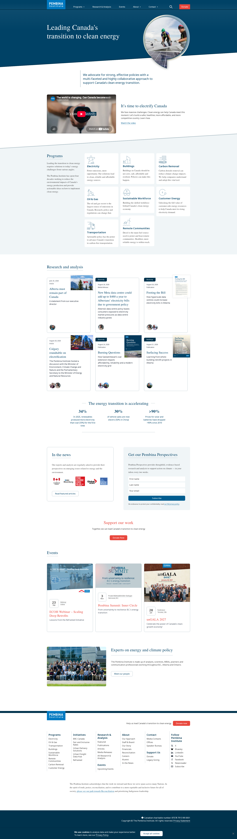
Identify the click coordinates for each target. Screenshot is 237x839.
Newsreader (181, 763)
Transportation (56, 745)
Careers (125, 756)
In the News (127, 763)
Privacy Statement (181, 820)
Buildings (53, 749)
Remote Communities (55, 759)
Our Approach (128, 738)
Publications (103, 745)
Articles (101, 748)
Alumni (125, 759)
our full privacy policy (171, 504)
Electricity (53, 738)
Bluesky (178, 749)
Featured (102, 742)
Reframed (77, 760)
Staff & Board (128, 742)
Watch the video (128, 123)
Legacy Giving (153, 760)
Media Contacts (154, 738)
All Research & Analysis (104, 757)
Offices (150, 742)
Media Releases (105, 752)
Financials (126, 749)
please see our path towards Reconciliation (95, 791)
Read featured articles (65, 493)
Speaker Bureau (154, 745)
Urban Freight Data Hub (79, 755)
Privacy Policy (102, 835)
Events (122, 6)
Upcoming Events (106, 769)
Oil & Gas (53, 742)
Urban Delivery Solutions (80, 749)
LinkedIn (179, 752)
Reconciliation (128, 752)
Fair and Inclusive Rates (81, 743)
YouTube (179, 756)
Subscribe (179, 766)
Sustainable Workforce (54, 753)
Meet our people (122, 673)
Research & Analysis (101, 6)
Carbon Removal (56, 764)
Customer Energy (56, 768)
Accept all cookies (151, 833)
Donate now (181, 723)
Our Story (126, 745)
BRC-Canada (79, 738)
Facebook (179, 759)
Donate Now (118, 537)
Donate (184, 6)
